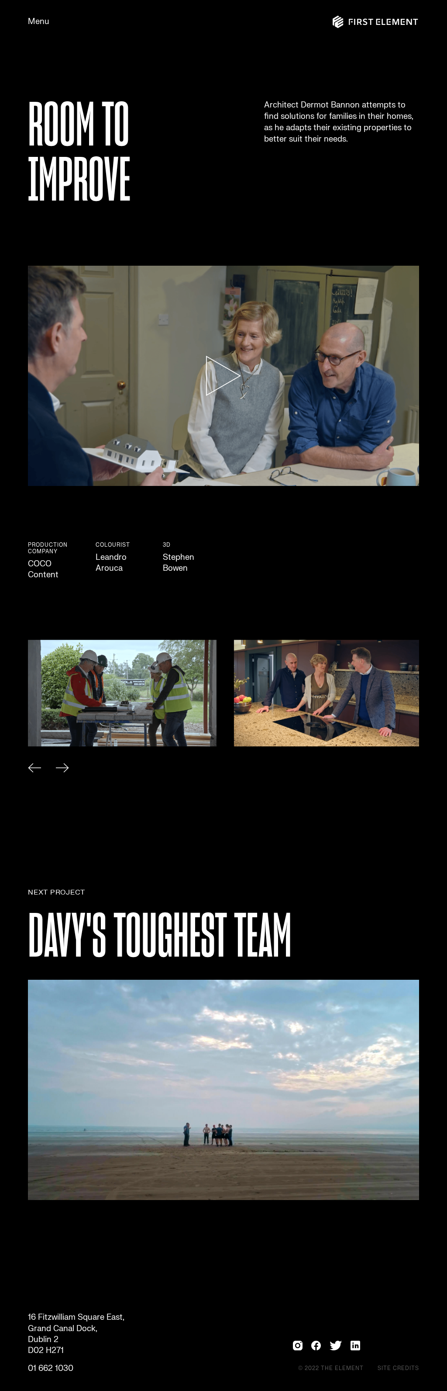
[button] (34, 769)
